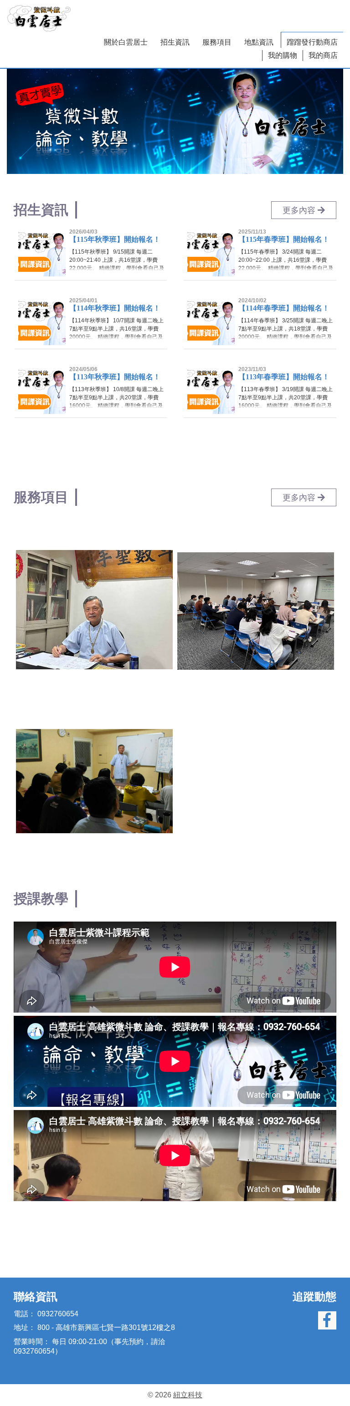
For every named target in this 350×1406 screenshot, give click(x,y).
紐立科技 (187, 1395)
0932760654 (57, 1314)
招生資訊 (175, 42)
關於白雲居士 (126, 42)
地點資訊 (258, 42)
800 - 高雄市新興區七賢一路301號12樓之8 (106, 1327)
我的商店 (323, 55)
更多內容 (300, 210)
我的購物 (282, 55)
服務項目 (217, 42)
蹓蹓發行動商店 (312, 42)
